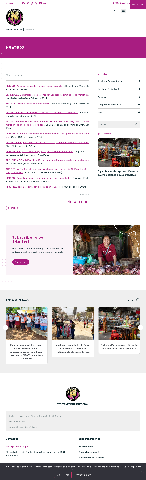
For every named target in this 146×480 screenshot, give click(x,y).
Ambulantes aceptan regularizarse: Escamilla (34, 85)
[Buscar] (136, 124)
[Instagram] (36, 3)
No (67, 474)
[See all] (138, 300)
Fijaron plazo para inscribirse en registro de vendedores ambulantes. (47, 142)
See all (131, 300)
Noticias (18, 29)
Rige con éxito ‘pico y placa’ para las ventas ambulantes (39, 151)
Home (9, 29)
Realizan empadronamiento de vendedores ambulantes (42, 112)
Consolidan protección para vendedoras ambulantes (38, 178)
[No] (141, 471)
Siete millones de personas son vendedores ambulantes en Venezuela (47, 94)
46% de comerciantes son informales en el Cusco (33, 186)
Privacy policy (83, 474)
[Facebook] (23, 3)
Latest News (17, 300)
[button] (114, 11)
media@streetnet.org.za (17, 446)
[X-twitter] (28, 3)
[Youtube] (40, 3)
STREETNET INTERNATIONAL (73, 404)
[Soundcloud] (45, 3)
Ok (58, 474)
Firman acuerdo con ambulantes (27, 103)
